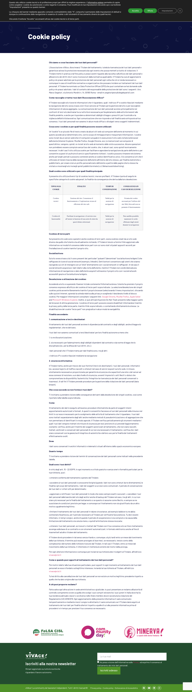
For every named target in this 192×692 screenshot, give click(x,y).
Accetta (135, 11)
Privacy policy (95, 688)
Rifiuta (150, 11)
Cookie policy (108, 688)
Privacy (136, 662)
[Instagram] (159, 688)
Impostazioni (167, 11)
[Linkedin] (154, 688)
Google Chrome (108, 296)
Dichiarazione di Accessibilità (126, 688)
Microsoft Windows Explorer (65, 299)
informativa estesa (95, 2)
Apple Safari (135, 296)
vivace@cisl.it (55, 555)
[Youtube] (149, 688)
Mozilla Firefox (122, 296)
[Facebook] (144, 688)
